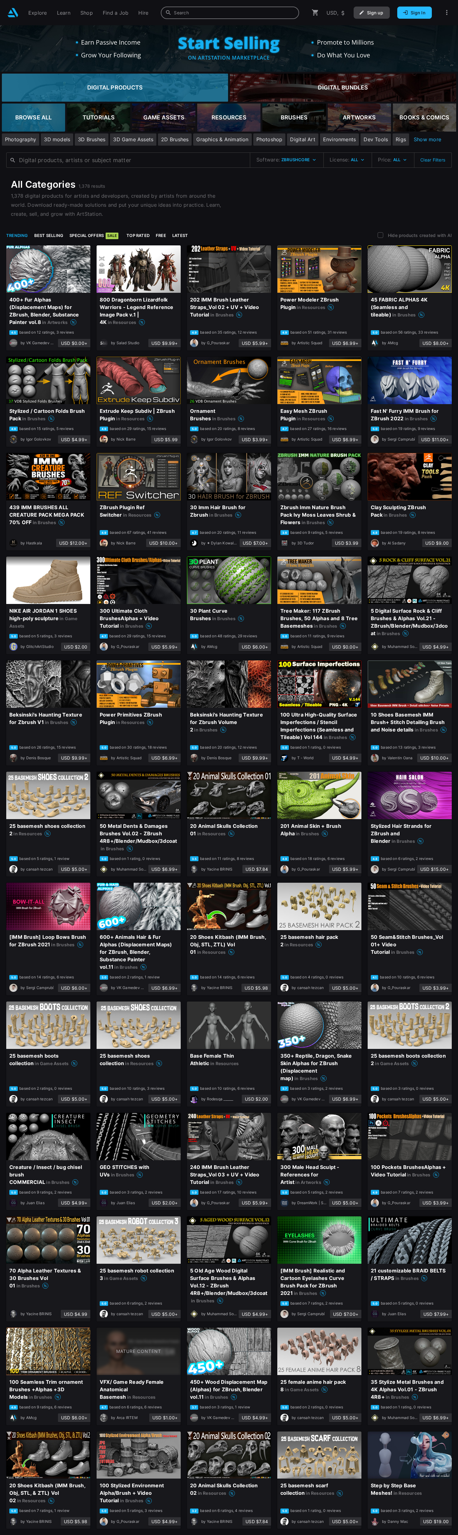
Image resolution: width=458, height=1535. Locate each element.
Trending (17, 235)
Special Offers (93, 235)
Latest (180, 235)
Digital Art (302, 139)
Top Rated (138, 235)
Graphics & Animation (222, 139)
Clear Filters (432, 159)
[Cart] (315, 12)
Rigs (401, 139)
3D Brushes (91, 139)
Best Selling (49, 235)
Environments (339, 139)
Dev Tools (376, 139)
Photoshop (269, 139)
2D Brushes (174, 139)
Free (161, 235)
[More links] (447, 12)
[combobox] (230, 13)
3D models (57, 139)
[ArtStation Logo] (12, 12)
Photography (20, 139)
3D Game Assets (133, 139)
